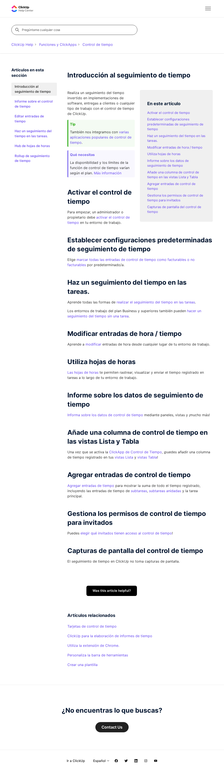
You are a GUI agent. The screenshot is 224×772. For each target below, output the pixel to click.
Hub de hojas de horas (32, 146)
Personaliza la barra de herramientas (97, 655)
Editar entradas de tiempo (29, 118)
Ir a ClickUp (76, 761)
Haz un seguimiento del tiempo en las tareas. (33, 133)
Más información (107, 173)
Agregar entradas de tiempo (90, 485)
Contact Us (112, 727)
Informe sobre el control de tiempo (34, 103)
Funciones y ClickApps (58, 44)
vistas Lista (124, 457)
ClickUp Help (22, 44)
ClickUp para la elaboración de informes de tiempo (109, 636)
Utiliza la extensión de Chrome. (93, 645)
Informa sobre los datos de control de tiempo (105, 415)
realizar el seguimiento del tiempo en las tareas (156, 302)
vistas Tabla (147, 457)
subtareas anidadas (165, 491)
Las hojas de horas (82, 372)
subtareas (139, 491)
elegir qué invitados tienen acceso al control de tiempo (126, 533)
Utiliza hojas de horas (163, 154)
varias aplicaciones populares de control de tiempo (100, 137)
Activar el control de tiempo (168, 113)
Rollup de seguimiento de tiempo (32, 158)
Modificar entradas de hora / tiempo (174, 147)
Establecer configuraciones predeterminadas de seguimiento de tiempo (175, 124)
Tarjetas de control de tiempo (92, 626)
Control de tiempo (97, 44)
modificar (93, 344)
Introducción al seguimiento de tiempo (33, 89)
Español (100, 761)
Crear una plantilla (82, 664)
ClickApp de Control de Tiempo (135, 452)
